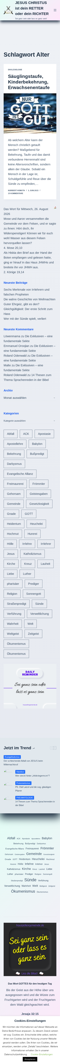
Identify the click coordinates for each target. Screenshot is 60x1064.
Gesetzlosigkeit (39, 503)
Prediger (33, 583)
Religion (12, 593)
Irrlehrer (46, 543)
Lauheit (45, 563)
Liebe (10, 573)
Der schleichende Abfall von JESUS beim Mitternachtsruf (23, 763)
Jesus (11, 553)
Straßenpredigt (16, 603)
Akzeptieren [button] (30, 1059)
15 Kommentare (15, 193)
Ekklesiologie (15, 70)
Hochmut (13, 533)
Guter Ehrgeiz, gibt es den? (21, 304)
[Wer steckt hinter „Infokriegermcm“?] (8, 773)
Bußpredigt (37, 453)
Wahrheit (12, 623)
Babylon (37, 443)
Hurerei (32, 533)
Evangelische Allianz (20, 473)
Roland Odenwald (15, 355)
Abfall (10, 433)
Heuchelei (36, 523)
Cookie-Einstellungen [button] (42, 1054)
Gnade (11, 513)
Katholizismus (32, 553)
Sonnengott (33, 593)
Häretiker (20, 772)
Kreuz (28, 563)
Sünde (39, 603)
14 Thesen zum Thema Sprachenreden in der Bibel (35, 803)
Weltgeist (13, 633)
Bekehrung (14, 453)
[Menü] (55, 10)
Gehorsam (14, 493)
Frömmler (38, 483)
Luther (27, 573)
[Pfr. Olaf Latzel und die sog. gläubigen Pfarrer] (8, 786)
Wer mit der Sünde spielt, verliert (25, 318)
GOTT (29, 513)
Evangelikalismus (12, 757)
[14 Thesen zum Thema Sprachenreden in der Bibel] (8, 801)
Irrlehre (27, 543)
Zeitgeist (33, 633)
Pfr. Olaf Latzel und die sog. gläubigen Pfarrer (33, 789)
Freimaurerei (15, 483)
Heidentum (14, 523)
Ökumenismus (16, 643)
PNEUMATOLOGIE (24, 798)
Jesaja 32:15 (30, 1013)
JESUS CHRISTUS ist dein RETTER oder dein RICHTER (32, 8)
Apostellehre (15, 443)
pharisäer (13, 583)
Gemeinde (13, 503)
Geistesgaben (39, 493)
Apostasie (44, 433)
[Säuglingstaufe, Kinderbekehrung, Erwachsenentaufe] (30, 113)
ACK (26, 433)
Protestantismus (23, 783)
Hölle (10, 543)
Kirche (11, 563)
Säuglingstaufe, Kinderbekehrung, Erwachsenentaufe (29, 82)
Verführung (14, 613)
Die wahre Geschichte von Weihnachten (29, 299)
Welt (30, 623)
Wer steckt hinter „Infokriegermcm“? (32, 775)
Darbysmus (14, 463)
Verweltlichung (39, 613)
